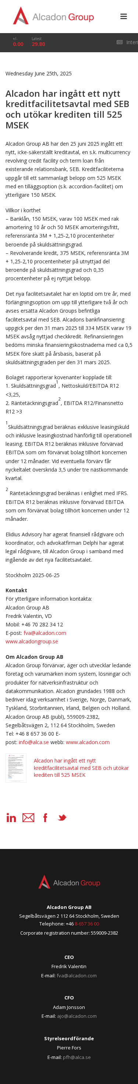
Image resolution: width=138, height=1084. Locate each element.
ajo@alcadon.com (77, 1016)
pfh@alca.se (77, 1057)
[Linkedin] (11, 818)
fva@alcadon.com (45, 632)
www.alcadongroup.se (32, 641)
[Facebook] (45, 818)
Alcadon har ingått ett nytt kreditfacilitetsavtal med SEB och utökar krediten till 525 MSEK (81, 767)
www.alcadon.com (88, 742)
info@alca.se (34, 742)
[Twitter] (62, 818)
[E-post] (28, 818)
